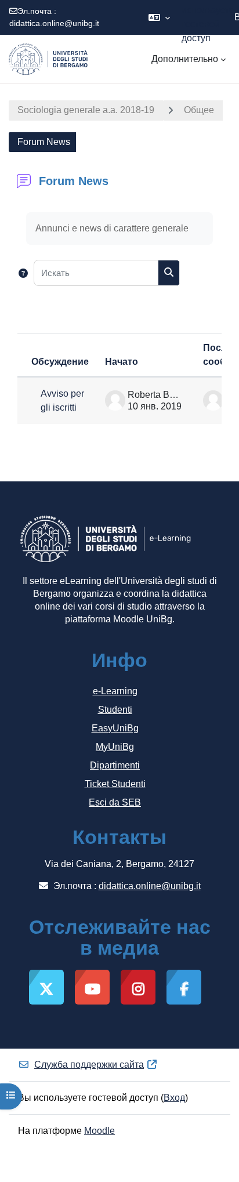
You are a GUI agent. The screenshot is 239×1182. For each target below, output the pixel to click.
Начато (121, 362)
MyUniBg (115, 747)
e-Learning (115, 691)
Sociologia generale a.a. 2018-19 (85, 110)
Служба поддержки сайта (89, 1064)
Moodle (99, 1131)
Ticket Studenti (115, 784)
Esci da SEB (115, 802)
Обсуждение (60, 362)
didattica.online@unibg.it (54, 23)
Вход (174, 1098)
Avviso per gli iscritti (62, 400)
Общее (199, 110)
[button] (159, 17)
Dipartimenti (115, 765)
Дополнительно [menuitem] (184, 59)
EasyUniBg (115, 728)
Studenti (115, 710)
